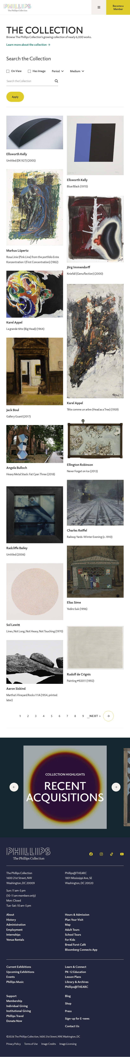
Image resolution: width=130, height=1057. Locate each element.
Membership (14, 1001)
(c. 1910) (89, 536)
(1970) (77, 186)
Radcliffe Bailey (16, 548)
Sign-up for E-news (77, 1018)
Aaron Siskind (16, 688)
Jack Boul (12, 410)
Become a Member (118, 7)
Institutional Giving (18, 1011)
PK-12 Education (75, 972)
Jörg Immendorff (78, 267)
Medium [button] (75, 71)
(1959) (93, 409)
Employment (14, 929)
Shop (68, 1003)
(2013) (82, 471)
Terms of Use (31, 1043)
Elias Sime (74, 602)
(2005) (21, 160)
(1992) (80, 680)
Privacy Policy (13, 1043)
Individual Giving (17, 1006)
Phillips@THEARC (76, 986)
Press (68, 1011)
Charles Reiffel (77, 530)
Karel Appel (14, 322)
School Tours (73, 934)
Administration (16, 924)
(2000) (85, 273)
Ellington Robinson (80, 465)
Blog (68, 996)
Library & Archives (76, 982)
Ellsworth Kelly (16, 154)
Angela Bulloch (16, 468)
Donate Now (14, 1021)
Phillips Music (15, 982)
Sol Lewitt (13, 625)
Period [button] (56, 71)
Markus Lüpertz (17, 250)
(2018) (30, 474)
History (11, 919)
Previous (14, 787)
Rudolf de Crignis (79, 674)
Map (68, 924)
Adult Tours (72, 929)
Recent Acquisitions (65, 791)
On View (16, 71)
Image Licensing (67, 1043)
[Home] (28, 859)
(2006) (15, 554)
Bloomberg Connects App (81, 949)
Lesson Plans (73, 976)
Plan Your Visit (74, 919)
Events (10, 976)
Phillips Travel (15, 1016)
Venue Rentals (15, 939)
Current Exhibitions (18, 966)
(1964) (25, 328)
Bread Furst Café (75, 944)
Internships (13, 934)
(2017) (18, 416)
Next (116, 787)
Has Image (39, 71)
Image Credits (48, 1043)
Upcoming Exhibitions (20, 972)
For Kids (70, 939)
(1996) (77, 609)
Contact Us (72, 1026)
